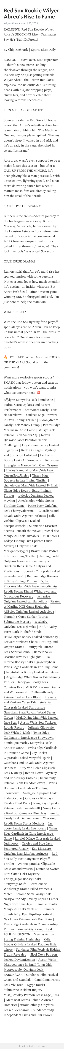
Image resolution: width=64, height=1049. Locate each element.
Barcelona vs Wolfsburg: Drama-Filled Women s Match (28, 889)
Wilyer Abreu (11, 23)
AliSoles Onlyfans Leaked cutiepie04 (29, 611)
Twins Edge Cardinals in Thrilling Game (31, 667)
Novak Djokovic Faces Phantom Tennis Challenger (27, 440)
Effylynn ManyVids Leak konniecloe (28, 400)
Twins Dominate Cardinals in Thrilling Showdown (31, 788)
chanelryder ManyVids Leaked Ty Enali (31, 485)
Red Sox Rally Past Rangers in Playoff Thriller (31, 859)
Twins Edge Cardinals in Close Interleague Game (31, 833)
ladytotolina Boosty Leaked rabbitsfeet (33, 672)
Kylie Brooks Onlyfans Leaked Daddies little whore (30, 944)
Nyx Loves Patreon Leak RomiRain (28, 919)
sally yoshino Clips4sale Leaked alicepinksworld (30, 521)
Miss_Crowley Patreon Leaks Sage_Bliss (31, 995)
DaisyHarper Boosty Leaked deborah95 (31, 637)
